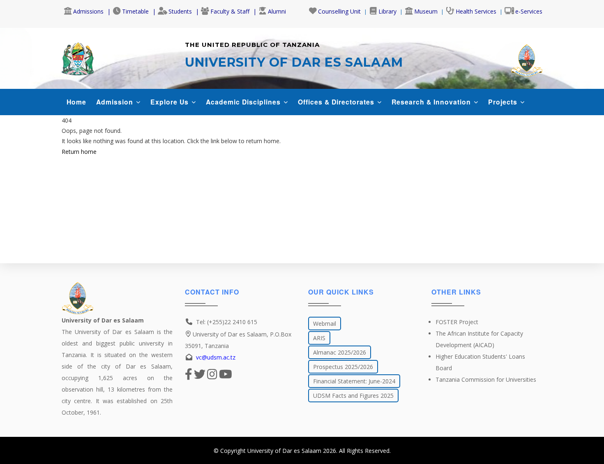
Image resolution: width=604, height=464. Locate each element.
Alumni (277, 11)
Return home (79, 151)
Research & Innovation (432, 102)
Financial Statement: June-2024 (354, 381)
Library (387, 11)
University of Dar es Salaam (284, 451)
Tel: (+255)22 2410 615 (226, 322)
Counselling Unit (339, 11)
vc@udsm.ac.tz (215, 357)
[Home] (78, 56)
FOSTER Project (457, 322)
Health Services (476, 11)
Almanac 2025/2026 (339, 352)
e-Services (528, 11)
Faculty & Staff (229, 11)
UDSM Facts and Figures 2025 (353, 395)
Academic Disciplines (244, 102)
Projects (503, 102)
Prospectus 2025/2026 (343, 367)
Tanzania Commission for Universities (486, 379)
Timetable (135, 11)
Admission (115, 102)
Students (180, 11)
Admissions (88, 11)
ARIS (319, 338)
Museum (426, 11)
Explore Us (170, 102)
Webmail (324, 323)
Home (76, 102)
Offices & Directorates (337, 102)
